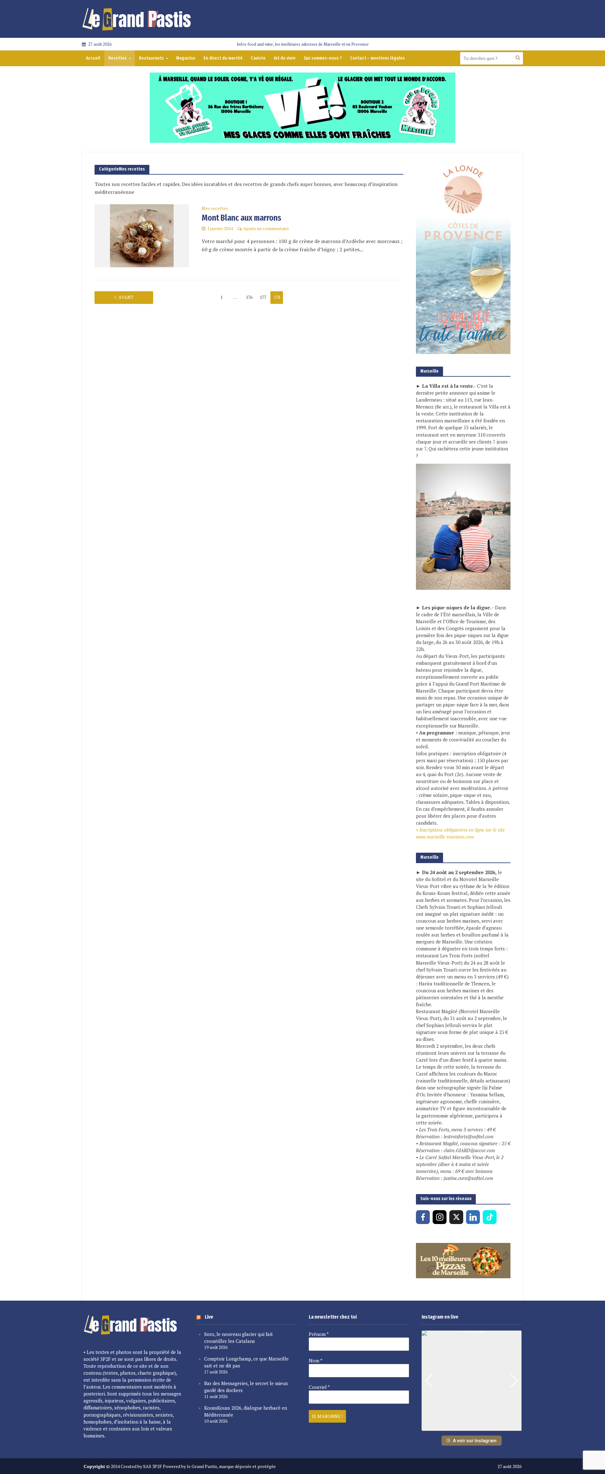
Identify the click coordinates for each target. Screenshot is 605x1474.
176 (249, 297)
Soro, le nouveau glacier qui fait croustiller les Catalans (238, 1337)
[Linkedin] (473, 1217)
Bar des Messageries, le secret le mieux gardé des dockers (246, 1386)
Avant (126, 297)
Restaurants (151, 58)
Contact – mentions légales (377, 58)
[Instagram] (440, 1217)
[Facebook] (423, 1217)
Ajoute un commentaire (266, 228)
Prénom (319, 1334)
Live (209, 1317)
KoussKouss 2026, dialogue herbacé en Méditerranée (245, 1411)
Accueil (93, 58)
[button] (471, 1426)
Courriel (319, 1387)
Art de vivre (285, 58)
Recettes (117, 58)
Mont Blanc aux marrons (241, 217)
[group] (472, 1381)
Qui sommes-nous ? (323, 58)
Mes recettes (215, 208)
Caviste (258, 58)
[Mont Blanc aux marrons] (142, 235)
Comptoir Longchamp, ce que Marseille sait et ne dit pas (246, 1362)
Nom (315, 1360)
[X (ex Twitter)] (456, 1217)
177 (263, 297)
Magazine (185, 58)
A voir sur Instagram (475, 1440)
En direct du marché (223, 58)
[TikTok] (490, 1217)
